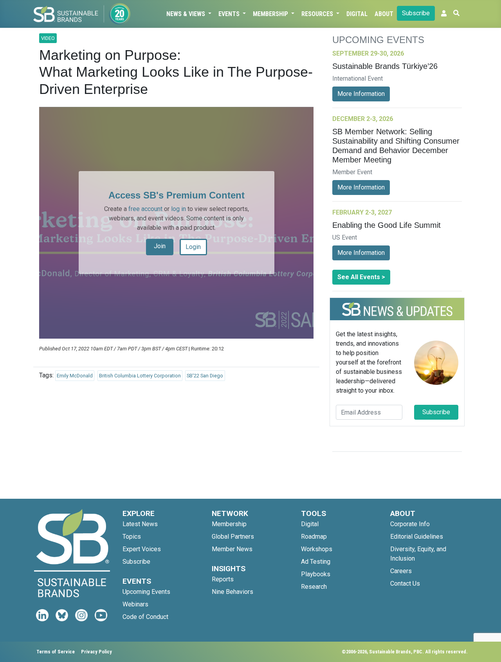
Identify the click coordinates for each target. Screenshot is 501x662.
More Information (361, 93)
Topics (132, 536)
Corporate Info (410, 524)
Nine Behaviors (232, 591)
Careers (401, 571)
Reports (223, 579)
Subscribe (416, 13)
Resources (318, 14)
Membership (271, 14)
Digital (357, 14)
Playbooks (315, 574)
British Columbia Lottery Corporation (140, 376)
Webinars (135, 604)
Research (314, 586)
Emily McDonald (75, 376)
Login (193, 247)
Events (229, 14)
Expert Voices (142, 549)
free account (145, 209)
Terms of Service (55, 652)
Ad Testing (315, 561)
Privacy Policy (96, 652)
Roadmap (314, 536)
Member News (232, 549)
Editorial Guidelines (416, 536)
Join (160, 246)
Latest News (140, 524)
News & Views (186, 14)
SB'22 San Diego (205, 376)
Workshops (316, 549)
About (384, 14)
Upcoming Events (146, 591)
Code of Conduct (145, 617)
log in (178, 209)
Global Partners (233, 536)
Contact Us (405, 583)
